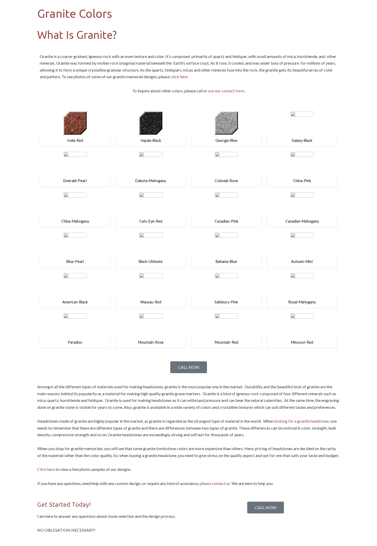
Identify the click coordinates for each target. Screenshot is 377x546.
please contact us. (215, 483)
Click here (46, 469)
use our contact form (226, 90)
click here (179, 76)
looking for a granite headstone (301, 421)
